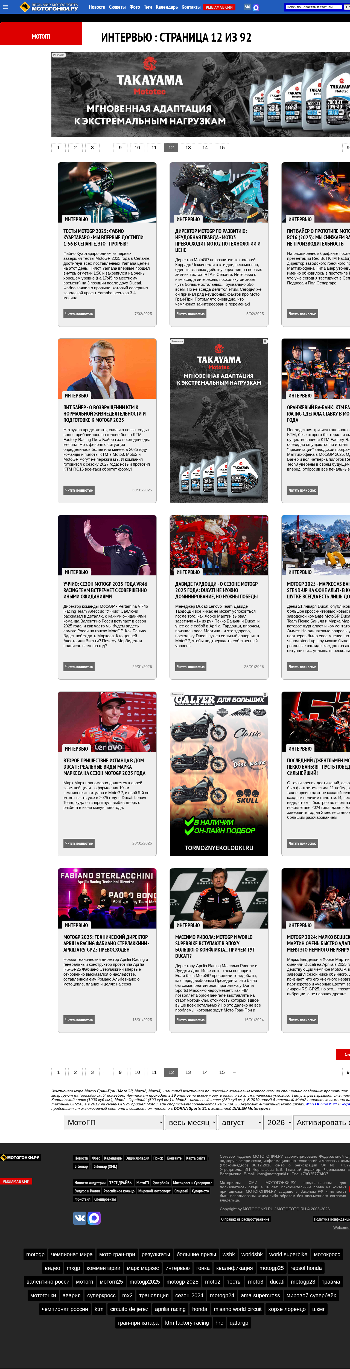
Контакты (191, 6)
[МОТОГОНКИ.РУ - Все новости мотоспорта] (49, 11)
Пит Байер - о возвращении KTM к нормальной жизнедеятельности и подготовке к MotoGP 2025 (104, 413)
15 (222, 147)
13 (188, 147)
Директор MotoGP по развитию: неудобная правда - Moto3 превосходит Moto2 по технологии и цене (218, 240)
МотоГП (41, 36)
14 (205, 147)
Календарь (167, 6)
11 (154, 147)
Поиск (158, 1158)
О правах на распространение (245, 1219)
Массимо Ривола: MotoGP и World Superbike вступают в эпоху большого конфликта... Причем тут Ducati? (215, 946)
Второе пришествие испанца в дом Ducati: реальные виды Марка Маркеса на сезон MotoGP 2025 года (104, 767)
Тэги (148, 6)
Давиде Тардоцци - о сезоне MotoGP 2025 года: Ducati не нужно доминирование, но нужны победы (216, 590)
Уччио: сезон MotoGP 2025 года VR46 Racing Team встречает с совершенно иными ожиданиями (105, 590)
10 (137, 147)
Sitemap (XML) (105, 1166)
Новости (97, 6)
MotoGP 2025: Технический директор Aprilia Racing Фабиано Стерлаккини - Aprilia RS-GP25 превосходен (106, 943)
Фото (135, 6)
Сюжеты (117, 6)
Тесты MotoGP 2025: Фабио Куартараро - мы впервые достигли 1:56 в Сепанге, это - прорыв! (103, 237)
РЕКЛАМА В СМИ (219, 7)
